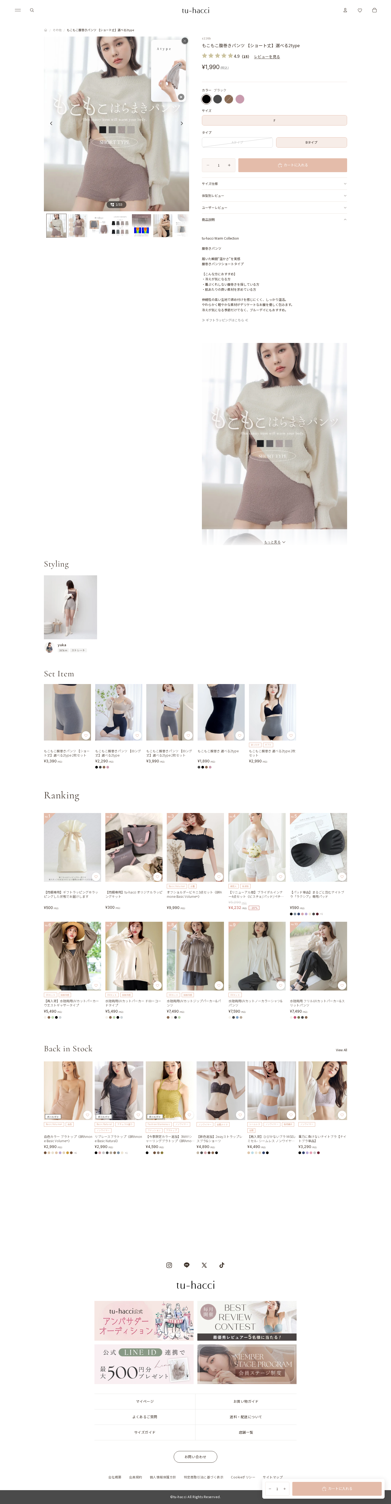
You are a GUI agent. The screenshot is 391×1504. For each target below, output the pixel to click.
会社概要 (115, 1477)
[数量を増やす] (284, 1488)
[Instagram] (169, 1265)
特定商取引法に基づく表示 (204, 1477)
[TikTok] (221, 1265)
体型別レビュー (213, 195)
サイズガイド (145, 1432)
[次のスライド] (183, 124)
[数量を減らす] (269, 1488)
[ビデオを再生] (168, 71)
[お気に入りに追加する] (86, 735)
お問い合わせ (196, 1456)
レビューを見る (267, 56)
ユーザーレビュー (214, 207)
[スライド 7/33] (184, 225)
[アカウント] (345, 10)
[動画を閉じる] (185, 41)
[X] (204, 1265)
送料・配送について (246, 1416)
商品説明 (208, 219)
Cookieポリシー (243, 1477)
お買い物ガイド (246, 1401)
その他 (57, 30)
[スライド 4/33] (120, 225)
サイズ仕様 (210, 183)
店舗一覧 (246, 1432)
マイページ (145, 1401)
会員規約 (135, 1477)
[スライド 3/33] (99, 225)
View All (341, 1050)
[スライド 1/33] (56, 225)
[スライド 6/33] (162, 225)
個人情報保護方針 (163, 1477)
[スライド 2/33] (77, 225)
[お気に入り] (360, 10)
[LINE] (186, 1265)
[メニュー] (18, 10)
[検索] (32, 10)
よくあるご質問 (144, 1416)
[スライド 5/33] (141, 225)
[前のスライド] (50, 124)
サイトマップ (273, 1477)
